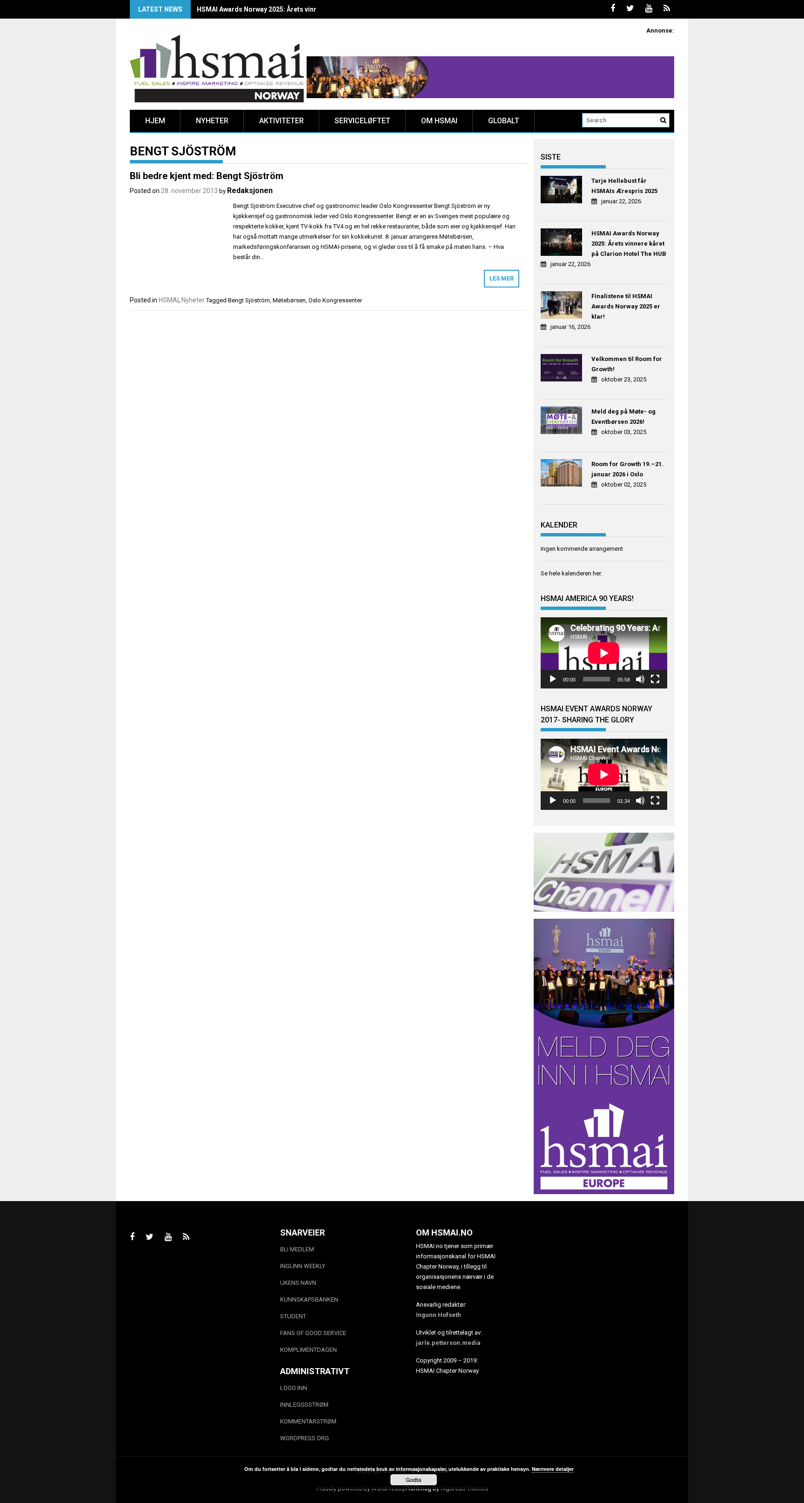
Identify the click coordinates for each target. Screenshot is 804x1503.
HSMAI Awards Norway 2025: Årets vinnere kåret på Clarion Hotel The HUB (311, 9)
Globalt (503, 120)
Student (293, 1316)
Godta (414, 1480)
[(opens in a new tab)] (563, 191)
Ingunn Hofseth (438, 1314)
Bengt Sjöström (249, 300)
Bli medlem (297, 1249)
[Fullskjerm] (655, 679)
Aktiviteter (281, 120)
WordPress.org (304, 1438)
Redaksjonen (250, 190)
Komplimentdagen (308, 1349)
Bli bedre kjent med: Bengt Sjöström (206, 175)
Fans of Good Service (313, 1332)
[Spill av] (552, 679)
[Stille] (640, 679)
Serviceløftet (362, 120)
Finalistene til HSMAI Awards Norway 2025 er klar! (625, 306)
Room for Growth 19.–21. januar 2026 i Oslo (627, 469)
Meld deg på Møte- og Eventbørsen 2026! (623, 416)
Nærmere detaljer (553, 1468)
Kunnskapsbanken (309, 1299)
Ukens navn (298, 1282)
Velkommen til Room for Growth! (626, 364)
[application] (604, 652)
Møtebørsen (289, 300)
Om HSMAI (439, 120)
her (597, 573)
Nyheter (212, 120)
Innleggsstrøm (304, 1404)
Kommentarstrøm (308, 1421)
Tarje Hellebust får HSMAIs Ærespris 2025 (624, 185)
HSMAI (169, 300)
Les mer (501, 278)
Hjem (155, 120)
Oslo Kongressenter (335, 300)
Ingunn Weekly (302, 1266)
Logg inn (293, 1387)
